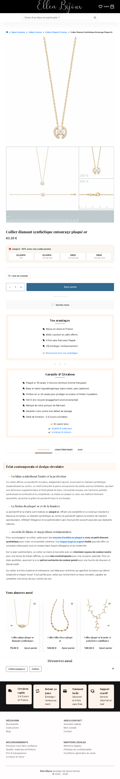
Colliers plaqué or (16, 669)
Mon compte (70, 727)
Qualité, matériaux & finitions (21, 749)
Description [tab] (43, 450)
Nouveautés (12, 724)
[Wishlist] (100, 6)
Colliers (35, 669)
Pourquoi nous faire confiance (21, 745)
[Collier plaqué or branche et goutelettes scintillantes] (97, 615)
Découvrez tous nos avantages (62, 353)
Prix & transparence (16, 753)
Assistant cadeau (72, 724)
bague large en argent (72, 541)
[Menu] (7, 6)
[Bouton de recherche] (94, 17)
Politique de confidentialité (77, 749)
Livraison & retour (15, 756)
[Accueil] (7, 32)
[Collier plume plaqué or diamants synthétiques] (22, 615)
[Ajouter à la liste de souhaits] (34, 603)
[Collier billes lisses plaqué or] (60, 615)
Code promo (12, 727)
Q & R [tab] (80, 450)
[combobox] (57, 17)
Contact (68, 731)
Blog (8, 731)
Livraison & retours (61, 432)
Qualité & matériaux (62, 428)
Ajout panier (70, 287)
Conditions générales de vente (80, 753)
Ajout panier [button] (30, 648)
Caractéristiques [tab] (64, 450)
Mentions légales (72, 745)
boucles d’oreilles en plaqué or (69, 537)
